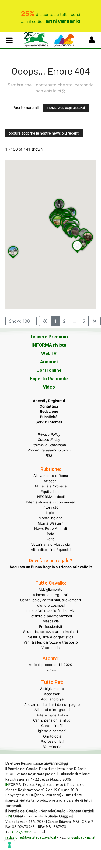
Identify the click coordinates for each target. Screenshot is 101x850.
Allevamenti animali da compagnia (52, 704)
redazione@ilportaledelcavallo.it (30, 837)
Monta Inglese (50, 518)
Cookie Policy (49, 439)
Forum (50, 670)
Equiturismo (51, 491)
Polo (50, 534)
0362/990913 (22, 832)
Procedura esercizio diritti (49, 450)
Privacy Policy (49, 434)
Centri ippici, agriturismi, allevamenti (50, 600)
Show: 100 (19, 321)
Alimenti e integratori (50, 595)
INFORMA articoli (50, 497)
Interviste (50, 507)
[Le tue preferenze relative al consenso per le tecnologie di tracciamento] (9, 845)
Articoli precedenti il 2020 (50, 664)
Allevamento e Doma (50, 475)
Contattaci (49, 406)
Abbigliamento (50, 589)
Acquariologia (52, 699)
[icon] (92, 41)
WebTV (49, 353)
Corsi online (49, 370)
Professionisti (50, 626)
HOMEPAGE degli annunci (66, 108)
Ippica (50, 512)
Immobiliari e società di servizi (50, 610)
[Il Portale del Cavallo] (37, 39)
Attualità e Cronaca (50, 486)
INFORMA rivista (49, 345)
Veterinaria (50, 647)
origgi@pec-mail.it (81, 837)
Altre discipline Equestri (51, 549)
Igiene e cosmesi (50, 605)
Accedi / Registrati (49, 401)
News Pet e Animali (50, 528)
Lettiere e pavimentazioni (50, 616)
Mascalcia (51, 621)
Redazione (49, 411)
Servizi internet (49, 422)
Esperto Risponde (49, 378)
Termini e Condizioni (49, 445)
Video (49, 387)
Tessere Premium (49, 336)
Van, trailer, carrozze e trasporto (50, 642)
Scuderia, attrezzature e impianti (50, 631)
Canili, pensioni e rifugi (52, 720)
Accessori (52, 694)
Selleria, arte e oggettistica (50, 637)
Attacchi (50, 481)
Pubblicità (49, 417)
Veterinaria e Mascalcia (50, 544)
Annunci (49, 361)
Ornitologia (52, 736)
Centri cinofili (52, 725)
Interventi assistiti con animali (50, 502)
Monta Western (51, 523)
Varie (50, 539)
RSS (49, 455)
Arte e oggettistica (52, 715)
